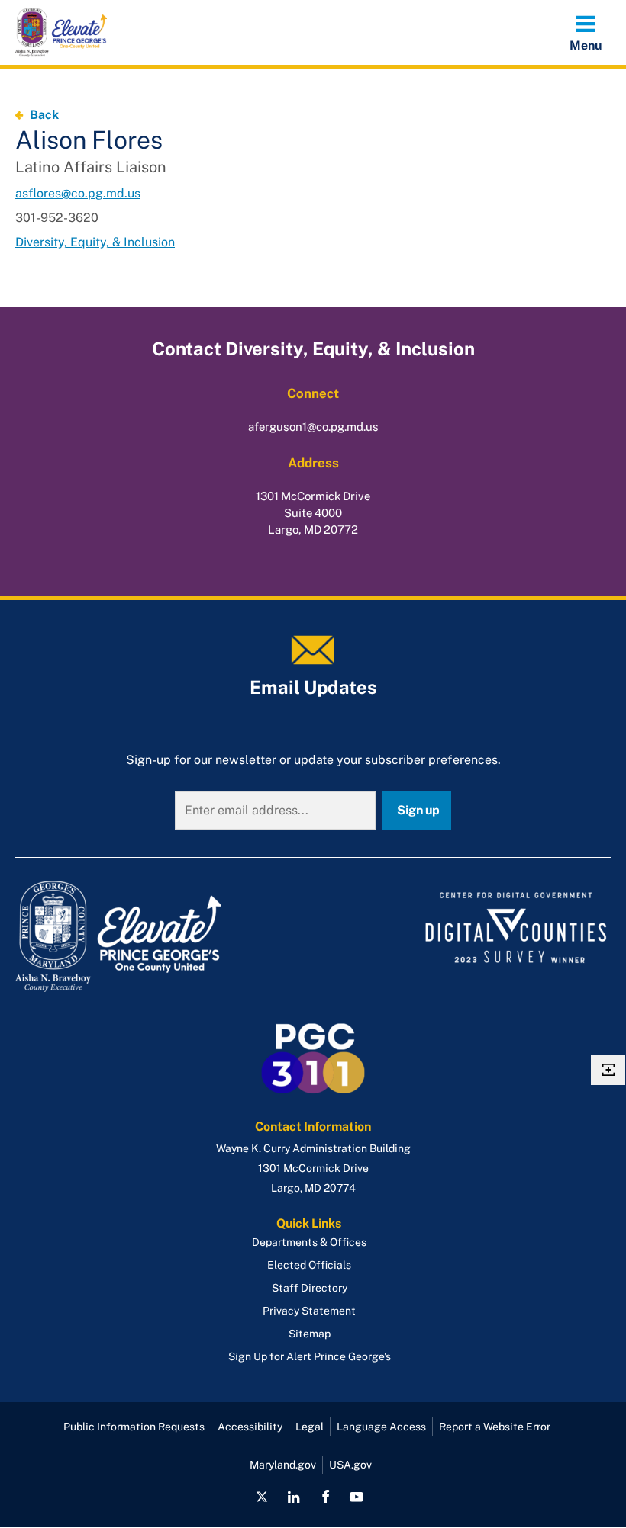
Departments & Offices (309, 1242)
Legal (309, 1426)
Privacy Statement (309, 1311)
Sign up (418, 810)
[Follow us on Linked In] (294, 1496)
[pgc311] (159, 936)
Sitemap (310, 1333)
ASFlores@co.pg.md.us (77, 193)
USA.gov (350, 1465)
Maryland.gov (283, 1465)
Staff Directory (309, 1288)
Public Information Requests (134, 1426)
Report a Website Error (494, 1426)
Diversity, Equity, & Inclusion (95, 242)
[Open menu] (585, 32)
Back (44, 115)
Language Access (381, 1426)
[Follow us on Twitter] (262, 1496)
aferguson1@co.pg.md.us (313, 426)
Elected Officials (309, 1265)
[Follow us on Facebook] (325, 1496)
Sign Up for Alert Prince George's (309, 1356)
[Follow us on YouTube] (356, 1496)
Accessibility (250, 1426)
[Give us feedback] (608, 1070)
